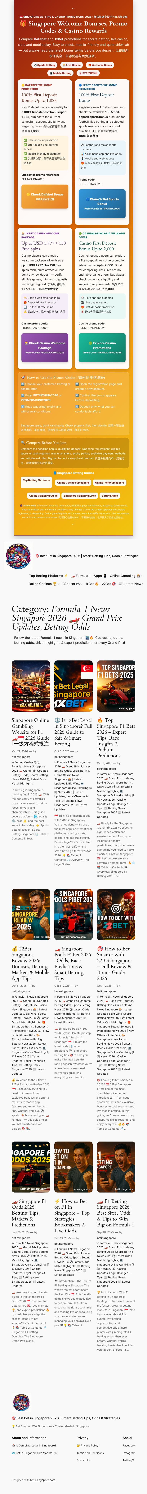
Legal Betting (81, 770)
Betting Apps (110, 495)
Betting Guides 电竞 (27, 762)
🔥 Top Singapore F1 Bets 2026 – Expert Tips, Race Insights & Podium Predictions (116, 738)
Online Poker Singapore (109, 482)
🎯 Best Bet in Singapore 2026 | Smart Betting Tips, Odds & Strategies (86, 556)
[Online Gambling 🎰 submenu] (142, 576)
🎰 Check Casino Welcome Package (44, 347)
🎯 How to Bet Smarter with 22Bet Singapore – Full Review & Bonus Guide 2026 (114, 963)
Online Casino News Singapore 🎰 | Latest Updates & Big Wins (68, 779)
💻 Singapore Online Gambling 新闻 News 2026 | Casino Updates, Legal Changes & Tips (73, 792)
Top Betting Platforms (36, 480)
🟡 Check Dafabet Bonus (44, 196)
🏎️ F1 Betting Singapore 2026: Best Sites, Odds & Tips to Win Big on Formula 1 (115, 1213)
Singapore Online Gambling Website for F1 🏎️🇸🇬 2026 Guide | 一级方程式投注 (31, 732)
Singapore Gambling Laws (80, 495)
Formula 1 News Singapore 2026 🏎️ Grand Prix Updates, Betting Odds (30, 771)
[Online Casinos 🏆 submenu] (58, 584)
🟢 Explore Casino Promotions (102, 347)
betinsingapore (21, 756)
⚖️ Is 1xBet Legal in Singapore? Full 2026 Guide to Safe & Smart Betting (73, 732)
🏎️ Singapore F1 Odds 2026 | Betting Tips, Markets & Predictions (29, 1213)
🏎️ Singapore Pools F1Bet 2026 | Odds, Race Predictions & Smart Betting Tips (72, 963)
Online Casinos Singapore (73, 482)
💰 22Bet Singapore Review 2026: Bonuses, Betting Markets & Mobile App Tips (31, 963)
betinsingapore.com (42, 1480)
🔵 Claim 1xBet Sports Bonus (102, 203)
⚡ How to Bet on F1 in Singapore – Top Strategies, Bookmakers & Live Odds (72, 1216)
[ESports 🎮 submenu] (81, 584)
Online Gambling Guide (43, 495)
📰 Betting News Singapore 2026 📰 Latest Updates (70, 805)
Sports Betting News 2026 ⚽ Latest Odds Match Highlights (30, 779)
